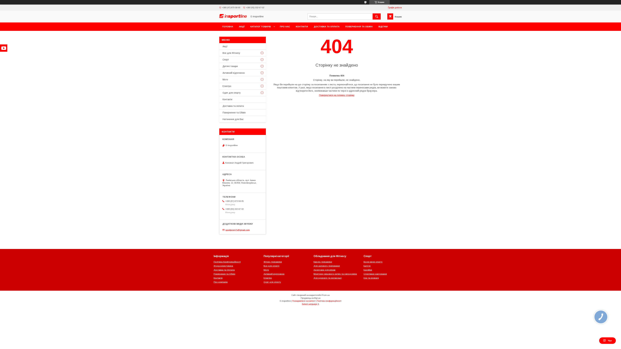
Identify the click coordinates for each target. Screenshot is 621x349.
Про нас (285, 26)
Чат (610, 340)
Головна (227, 26)
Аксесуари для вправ (324, 270)
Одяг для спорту (232, 92)
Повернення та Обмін (359, 26)
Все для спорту (271, 266)
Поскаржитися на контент (303, 301)
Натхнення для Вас (233, 119)
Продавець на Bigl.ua (310, 298)
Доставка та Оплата (224, 270)
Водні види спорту (373, 262)
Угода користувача (223, 266)
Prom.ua (326, 295)
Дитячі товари (230, 66)
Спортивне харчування (375, 274)
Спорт (226, 59)
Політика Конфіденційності (227, 262)
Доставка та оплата (326, 26)
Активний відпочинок (234, 73)
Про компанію (221, 282)
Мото (225, 79)
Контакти (302, 26)
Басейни (368, 270)
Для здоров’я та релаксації (328, 278)
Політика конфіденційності (329, 301)
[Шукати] (377, 16)
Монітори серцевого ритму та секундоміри (335, 274)
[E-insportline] (233, 17)
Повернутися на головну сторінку (336, 95)
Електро (227, 86)
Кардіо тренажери (323, 262)
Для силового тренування (327, 266)
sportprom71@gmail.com (237, 230)
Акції (242, 26)
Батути (367, 266)
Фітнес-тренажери (273, 262)
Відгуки (383, 26)
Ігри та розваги (371, 278)
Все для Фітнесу (231, 53)
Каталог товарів (260, 26)
